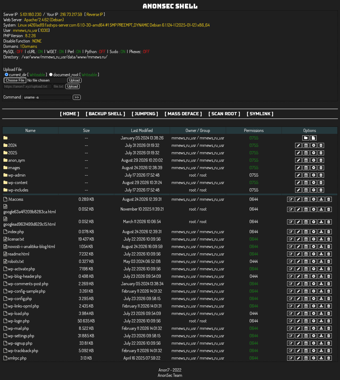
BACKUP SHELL (105, 113)
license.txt (16, 239)
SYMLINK (260, 113)
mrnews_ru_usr (53, 56)
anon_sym (16, 160)
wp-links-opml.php (23, 306)
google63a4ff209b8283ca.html (29, 211)
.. (9, 137)
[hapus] (321, 145)
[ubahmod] (313, 145)
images (14, 167)
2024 (12, 145)
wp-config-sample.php (26, 291)
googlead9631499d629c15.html (29, 224)
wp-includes (18, 190)
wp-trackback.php (23, 350)
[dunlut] (321, 199)
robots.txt (16, 261)
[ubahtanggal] (306, 145)
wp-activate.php (21, 268)
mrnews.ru (96, 56)
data (71, 56)
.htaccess (15, 199)
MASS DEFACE (183, 113)
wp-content (18, 182)
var (26, 56)
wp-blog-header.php (24, 276)
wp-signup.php (20, 343)
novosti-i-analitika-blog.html (31, 246)
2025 (12, 152)
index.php (16, 231)
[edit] (290, 199)
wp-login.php (18, 320)
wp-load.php (18, 313)
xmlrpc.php (17, 358)
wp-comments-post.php (28, 283)
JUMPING (145, 113)
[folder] (305, 137)
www (35, 56)
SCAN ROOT (224, 113)
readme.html (18, 254)
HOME (69, 113)
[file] (313, 137)
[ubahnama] (298, 145)
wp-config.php (20, 298)
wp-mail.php (18, 328)
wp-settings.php (21, 335)
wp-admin (17, 175)
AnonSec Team (170, 375)
